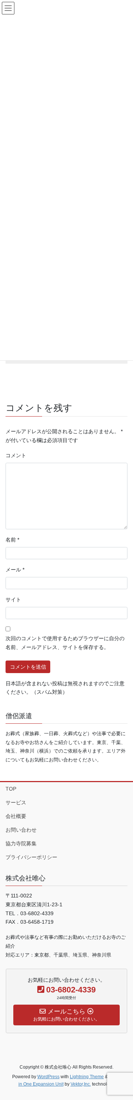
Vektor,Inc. (81, 1084)
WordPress (48, 1076)
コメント (16, 455)
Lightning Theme (87, 1076)
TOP (11, 789)
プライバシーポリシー (31, 857)
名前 (12, 540)
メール (15, 570)
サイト (13, 599)
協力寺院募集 (21, 843)
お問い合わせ (21, 830)
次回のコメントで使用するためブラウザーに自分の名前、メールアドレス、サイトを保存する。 (65, 642)
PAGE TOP (122, 1060)
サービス (16, 802)
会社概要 (16, 816)
